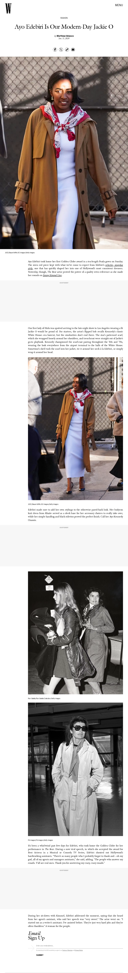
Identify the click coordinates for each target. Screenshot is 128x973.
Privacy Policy (79, 950)
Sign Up (36, 935)
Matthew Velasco (65, 35)
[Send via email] (73, 50)
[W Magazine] (8, 8)
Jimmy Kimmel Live (52, 275)
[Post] (61, 50)
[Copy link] (67, 50)
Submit (40, 955)
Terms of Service (67, 950)
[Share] (55, 50)
